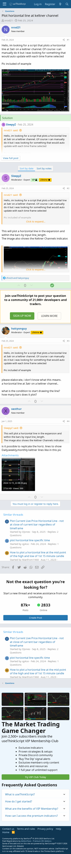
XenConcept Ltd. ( (9, 846)
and (17, 277)
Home (5, 832)
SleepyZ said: (11, 428)
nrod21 (8, 20)
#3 (68, 340)
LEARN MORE (49, 316)
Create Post (35, 617)
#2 (68, 188)
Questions (15, 535)
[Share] (64, 40)
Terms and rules (26, 828)
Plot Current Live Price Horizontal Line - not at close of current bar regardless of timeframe (37, 524)
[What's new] (60, 4)
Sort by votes (44, 168)
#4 (68, 421)
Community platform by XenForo (28, 838)
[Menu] (4, 4)
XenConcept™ (51, 843)
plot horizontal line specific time (30, 540)
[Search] (67, 4)
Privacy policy (45, 828)
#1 (68, 39)
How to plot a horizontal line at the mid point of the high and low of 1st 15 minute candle (38, 554)
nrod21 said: (11, 130)
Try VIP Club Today (35, 777)
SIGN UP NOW (22, 316)
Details (20, 846)
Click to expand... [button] (35, 221)
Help (58, 828)
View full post (10, 158)
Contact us (8, 828)
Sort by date (26, 168)
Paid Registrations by (26, 841)
